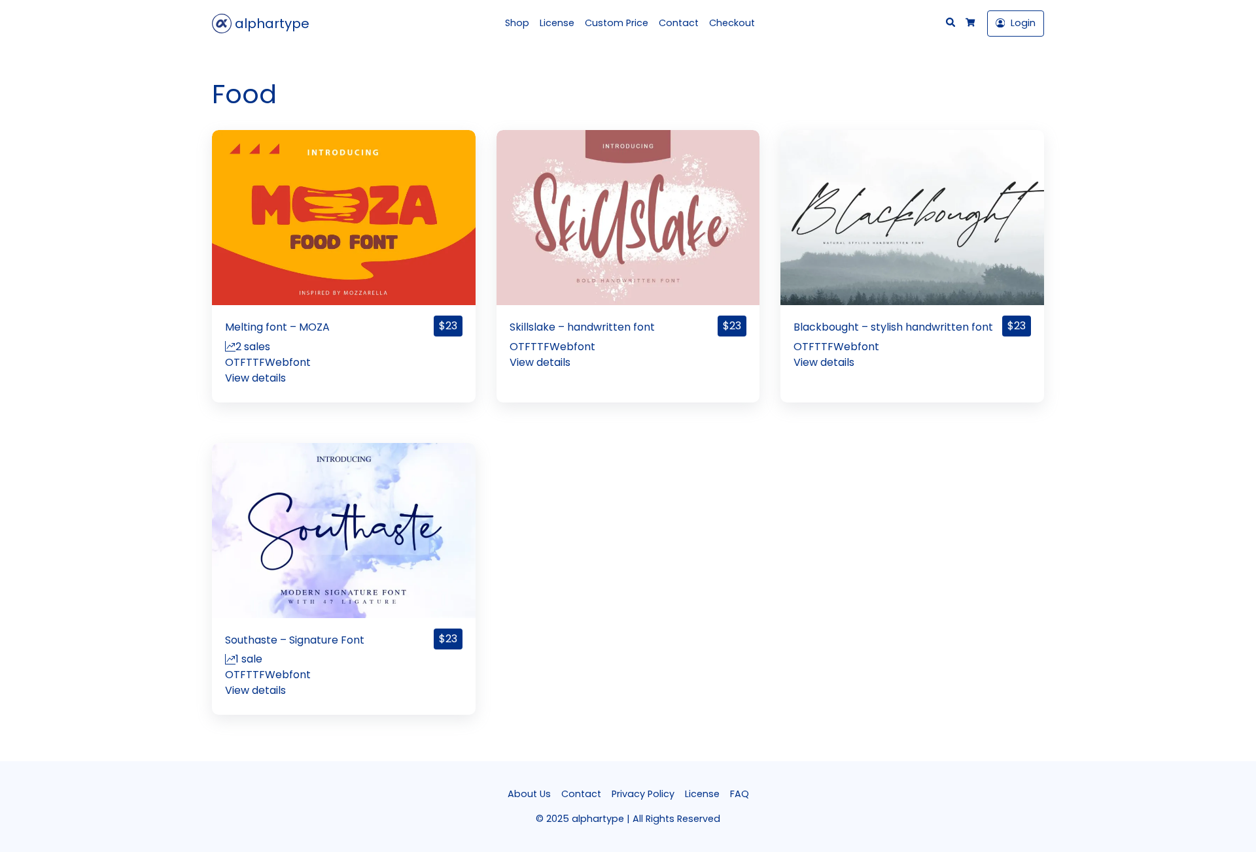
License (557, 22)
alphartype (270, 23)
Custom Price (616, 22)
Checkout (732, 22)
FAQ (739, 793)
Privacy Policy (643, 793)
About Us (529, 793)
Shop (517, 22)
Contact (679, 22)
